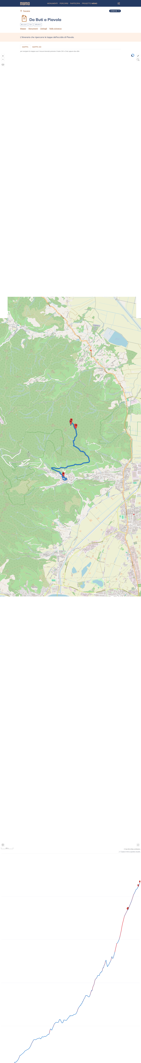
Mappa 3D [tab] (36, 47)
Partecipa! (75, 3)
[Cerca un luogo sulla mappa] (138, 59)
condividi (114, 11)
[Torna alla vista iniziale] (138, 845)
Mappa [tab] (25, 47)
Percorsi (64, 3)
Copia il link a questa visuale (130, 852)
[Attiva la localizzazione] (3, 845)
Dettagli (43, 28)
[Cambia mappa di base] (3, 64)
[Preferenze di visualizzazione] (119, 3)
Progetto (89, 3)
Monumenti (52, 3)
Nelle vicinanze (55, 28)
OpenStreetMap (129, 849)
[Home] (25, 3)
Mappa (23, 28)
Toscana (26, 11)
